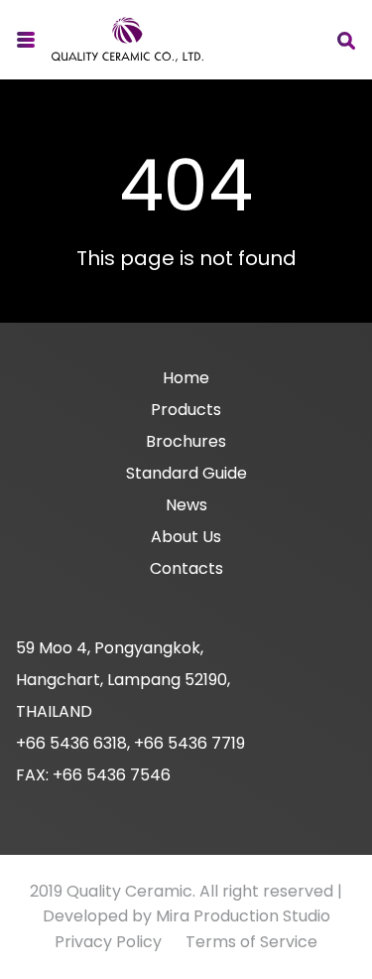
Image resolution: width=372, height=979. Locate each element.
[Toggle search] (346, 40)
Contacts (186, 568)
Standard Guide (186, 473)
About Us (186, 536)
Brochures (186, 441)
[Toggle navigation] (26, 40)
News (186, 504)
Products (186, 409)
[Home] (127, 39)
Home (186, 377)
